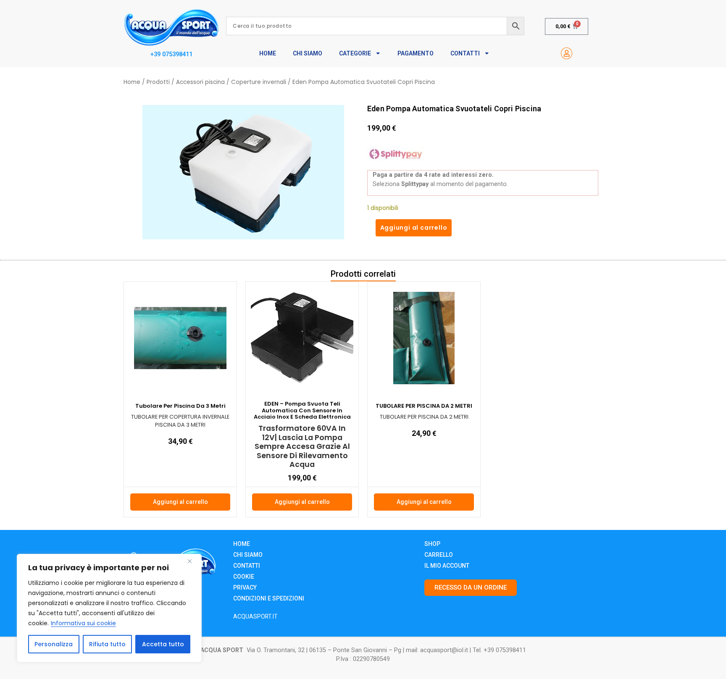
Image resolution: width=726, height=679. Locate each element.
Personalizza (53, 644)
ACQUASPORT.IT (255, 616)
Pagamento (415, 53)
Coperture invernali (258, 82)
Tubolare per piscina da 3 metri (180, 406)
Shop (432, 543)
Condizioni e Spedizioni (268, 598)
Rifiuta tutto (107, 644)
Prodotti (158, 82)
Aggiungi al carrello (413, 227)
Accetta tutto (163, 644)
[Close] (193, 561)
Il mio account (446, 565)
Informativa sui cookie (83, 623)
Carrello (438, 554)
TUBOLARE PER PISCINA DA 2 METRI (424, 406)
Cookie (243, 576)
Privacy (245, 587)
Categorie (355, 53)
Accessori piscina (200, 82)
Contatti (465, 53)
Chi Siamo (307, 53)
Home (267, 53)
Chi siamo (248, 554)
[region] (109, 608)
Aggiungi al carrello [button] (180, 501)
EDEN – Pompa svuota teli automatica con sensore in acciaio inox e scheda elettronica (302, 410)
